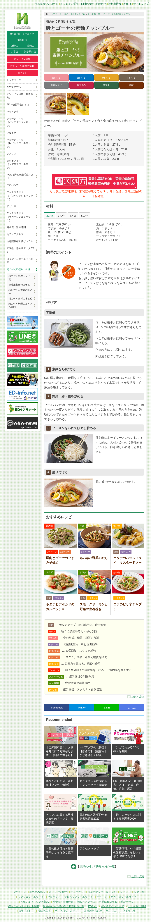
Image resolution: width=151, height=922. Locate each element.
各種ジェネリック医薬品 (34, 901)
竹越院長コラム (108, 901)
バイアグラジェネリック (101, 892)
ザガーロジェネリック (123, 896)
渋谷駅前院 (30, 51)
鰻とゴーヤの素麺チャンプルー (117, 14)
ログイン (22, 73)
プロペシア (13, 185)
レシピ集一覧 (94, 14)
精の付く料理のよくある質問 (20, 305)
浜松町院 (22, 39)
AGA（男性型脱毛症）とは (20, 176)
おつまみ (81, 85)
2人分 (49, 215)
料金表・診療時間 (16, 227)
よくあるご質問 (69, 3)
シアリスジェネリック (31, 896)
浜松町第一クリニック (22, 33)
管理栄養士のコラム (19, 284)
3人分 (61, 215)
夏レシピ (81, 77)
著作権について (93, 911)
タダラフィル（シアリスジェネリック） (19, 164)
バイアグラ (13, 111)
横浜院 (30, 45)
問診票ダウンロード (46, 3)
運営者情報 (114, 3)
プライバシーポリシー (67, 911)
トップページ (14, 80)
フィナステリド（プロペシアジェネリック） (20, 196)
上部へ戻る (137, 696)
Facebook (57, 707)
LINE (107, 707)
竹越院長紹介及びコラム (20, 241)
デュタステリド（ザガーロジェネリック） (19, 217)
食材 (131, 85)
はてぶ (132, 707)
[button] (55, 104)
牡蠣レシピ (56, 85)
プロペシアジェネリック (78, 896)
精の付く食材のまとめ (20, 298)
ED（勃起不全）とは (18, 104)
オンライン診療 (22, 59)
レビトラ (11, 132)
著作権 (127, 3)
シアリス (11, 153)
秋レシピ (106, 77)
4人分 (73, 215)
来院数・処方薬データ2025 (20, 250)
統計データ (127, 901)
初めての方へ (14, 87)
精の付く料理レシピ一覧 (20, 278)
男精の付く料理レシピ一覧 (97, 866)
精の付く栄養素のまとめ (20, 291)
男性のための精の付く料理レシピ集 (63, 906)
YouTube (111, 911)
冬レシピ (131, 77)
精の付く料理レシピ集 (19, 269)
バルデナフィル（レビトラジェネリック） (19, 143)
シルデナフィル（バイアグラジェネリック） (20, 122)
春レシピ (56, 77)
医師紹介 (101, 3)
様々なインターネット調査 (20, 260)
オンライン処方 (58, 892)
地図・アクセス (15, 234)
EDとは (92, 906)
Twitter (82, 707)
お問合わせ (87, 3)
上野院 (14, 45)
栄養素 (106, 85)
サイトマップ (141, 3)
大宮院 (14, 51)
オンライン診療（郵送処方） (20, 96)
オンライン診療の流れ (22, 66)
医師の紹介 (44, 911)
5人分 (84, 215)
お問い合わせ (26, 911)
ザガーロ (11, 206)
